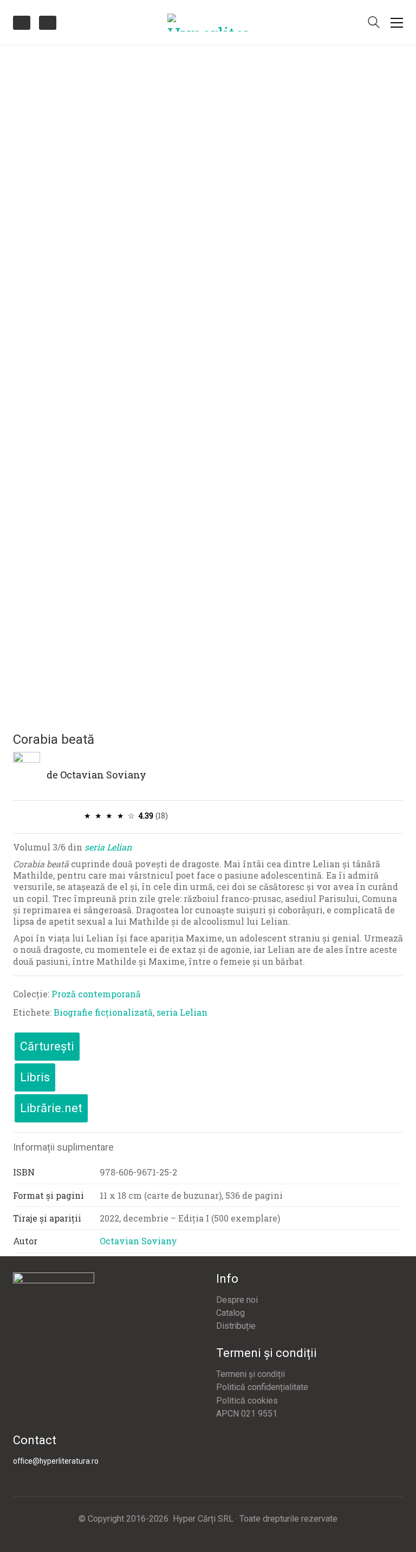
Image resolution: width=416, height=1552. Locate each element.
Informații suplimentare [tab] (63, 1147)
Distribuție (236, 1326)
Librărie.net (51, 1108)
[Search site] (374, 23)
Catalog (230, 1313)
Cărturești (47, 1046)
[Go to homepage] (208, 22)
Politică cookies (247, 1400)
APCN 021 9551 (246, 1413)
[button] (397, 22)
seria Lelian (108, 847)
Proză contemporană (96, 993)
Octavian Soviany (103, 775)
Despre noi (237, 1300)
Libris (35, 1077)
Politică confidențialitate (262, 1387)
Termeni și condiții (250, 1374)
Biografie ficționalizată (103, 1012)
